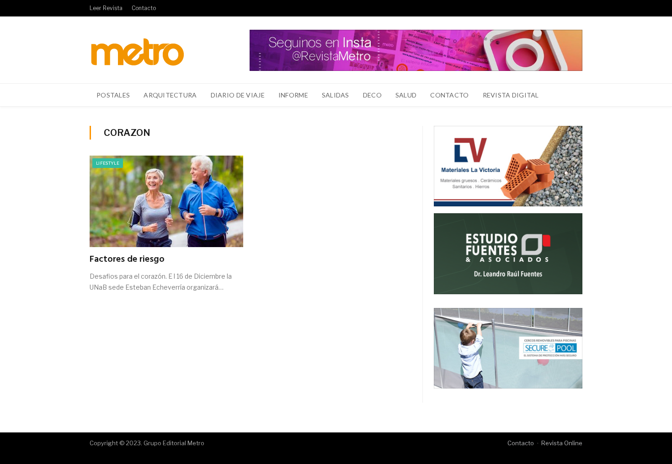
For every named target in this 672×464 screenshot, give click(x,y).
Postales (113, 95)
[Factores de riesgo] (166, 201)
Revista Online (561, 443)
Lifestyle (107, 163)
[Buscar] (570, 95)
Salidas (335, 95)
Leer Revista (106, 8)
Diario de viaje (238, 95)
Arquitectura (170, 95)
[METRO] (137, 49)
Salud (405, 95)
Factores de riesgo (127, 259)
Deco (372, 95)
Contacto (144, 8)
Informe (293, 95)
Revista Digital (511, 95)
